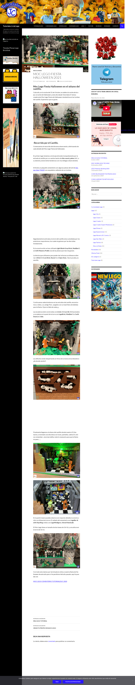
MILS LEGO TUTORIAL (40, 620)
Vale (57, 681)
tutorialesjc (52, 81)
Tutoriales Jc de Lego (11, 26)
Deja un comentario (65, 81)
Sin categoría (95, 256)
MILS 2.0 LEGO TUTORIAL (99, 158)
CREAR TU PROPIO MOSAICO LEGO (44, 627)
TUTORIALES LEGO (38, 26)
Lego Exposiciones (98, 232)
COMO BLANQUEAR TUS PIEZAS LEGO (103, 174)
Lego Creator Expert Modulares (102, 225)
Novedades (94, 249)
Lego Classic (97, 217)
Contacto (115, 26)
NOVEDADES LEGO (74, 26)
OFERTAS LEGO (63, 26)
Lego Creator (97, 221)
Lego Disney (97, 228)
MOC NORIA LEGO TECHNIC (100, 163)
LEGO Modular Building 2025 (100, 168)
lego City (96, 214)
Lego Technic (97, 242)
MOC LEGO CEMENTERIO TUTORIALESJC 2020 (50, 581)
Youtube (90, 26)
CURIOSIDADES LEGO (51, 26)
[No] (133, 680)
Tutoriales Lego (96, 260)
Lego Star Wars (97, 239)
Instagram (107, 26)
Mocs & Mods (37, 70)
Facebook (98, 26)
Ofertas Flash (95, 253)
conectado (51, 641)
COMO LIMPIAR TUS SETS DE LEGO (102, 179)
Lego (82, 26)
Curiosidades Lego (97, 207)
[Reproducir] (93, 121)
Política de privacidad (72, 681)
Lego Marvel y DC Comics (101, 235)
